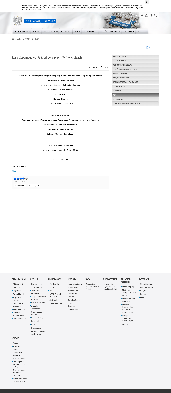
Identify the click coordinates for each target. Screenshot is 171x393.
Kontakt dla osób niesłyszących (20, 380)
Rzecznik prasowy (17, 348)
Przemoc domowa (71, 305)
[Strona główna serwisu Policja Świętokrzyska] (142, 15)
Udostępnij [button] (21, 186)
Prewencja (71, 280)
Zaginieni (17, 292)
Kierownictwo (119, 56)
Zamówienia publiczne (126, 281)
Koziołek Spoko (74, 301)
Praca (87, 280)
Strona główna (18, 39)
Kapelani (117, 91)
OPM (142, 298)
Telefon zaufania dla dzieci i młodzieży (20, 373)
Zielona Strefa (73, 310)
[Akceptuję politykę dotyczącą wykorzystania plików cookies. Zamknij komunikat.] (147, 2)
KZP (37, 39)
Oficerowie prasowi (17, 354)
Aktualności (18, 285)
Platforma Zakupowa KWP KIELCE (129, 293)
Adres (15, 344)
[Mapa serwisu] (146, 15)
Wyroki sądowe (19, 319)
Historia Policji (120, 86)
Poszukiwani (18, 295)
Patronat (143, 295)
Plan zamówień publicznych (128, 300)
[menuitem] (22, 31)
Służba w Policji (110, 280)
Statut (14, 171)
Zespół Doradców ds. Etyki (125, 69)
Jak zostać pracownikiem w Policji (92, 287)
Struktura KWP (120, 61)
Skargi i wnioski (146, 285)
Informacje (144, 280)
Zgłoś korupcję (19, 310)
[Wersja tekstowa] (151, 15)
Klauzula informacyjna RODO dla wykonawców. (128, 309)
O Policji (29, 39)
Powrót (94, 67)
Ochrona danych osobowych (126, 104)
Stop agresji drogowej (18, 305)
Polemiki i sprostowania (18, 314)
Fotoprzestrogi (55, 304)
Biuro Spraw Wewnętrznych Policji (19, 365)
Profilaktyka (54, 285)
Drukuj (105, 67)
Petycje (143, 292)
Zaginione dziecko (17, 299)
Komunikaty (18, 288)
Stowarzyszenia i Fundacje (125, 82)
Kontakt (125, 325)
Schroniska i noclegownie (73, 289)
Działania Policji (19, 280)
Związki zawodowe (121, 78)
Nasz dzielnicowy (75, 285)
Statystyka (53, 301)
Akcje (51, 288)
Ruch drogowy (54, 280)
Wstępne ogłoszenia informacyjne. (127, 319)
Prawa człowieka (121, 74)
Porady (52, 292)
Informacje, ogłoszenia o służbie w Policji (110, 287)
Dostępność (118, 99)
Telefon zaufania (20, 359)
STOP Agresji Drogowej (55, 296)
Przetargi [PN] (128, 287)
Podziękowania (146, 288)
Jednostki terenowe (122, 65)
